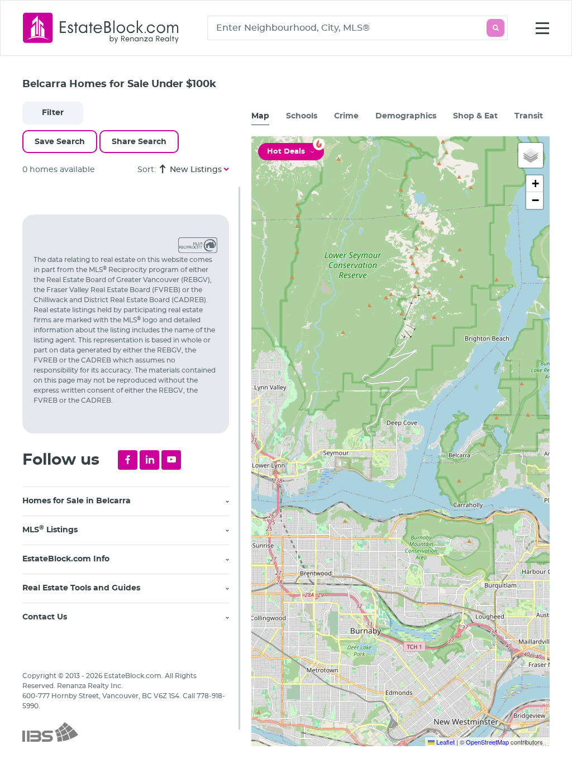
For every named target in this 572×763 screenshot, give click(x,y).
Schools (301, 116)
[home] (101, 27)
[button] (530, 155)
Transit (528, 116)
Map (260, 116)
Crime (346, 116)
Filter (53, 113)
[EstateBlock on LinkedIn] (149, 460)
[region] (131, 475)
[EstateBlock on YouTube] (171, 460)
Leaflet (445, 741)
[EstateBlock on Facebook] (127, 460)
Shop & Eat (475, 116)
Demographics (405, 116)
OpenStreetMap (487, 741)
